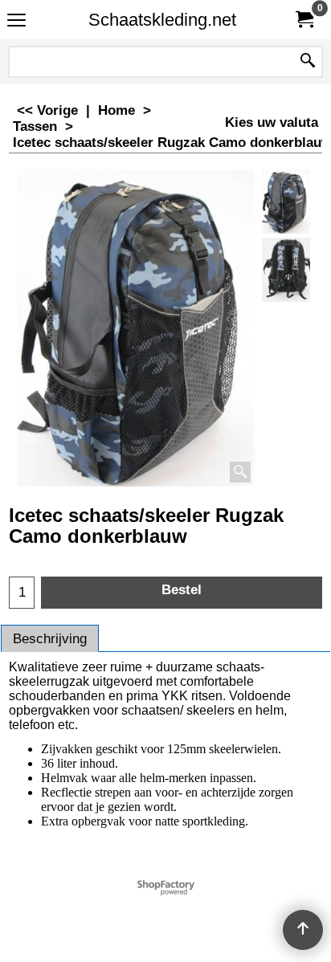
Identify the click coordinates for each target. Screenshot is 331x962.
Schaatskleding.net (162, 20)
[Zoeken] (307, 62)
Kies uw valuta (271, 122)
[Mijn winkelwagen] (304, 20)
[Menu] (16, 21)
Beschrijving (50, 638)
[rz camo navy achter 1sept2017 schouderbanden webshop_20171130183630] (286, 270)
